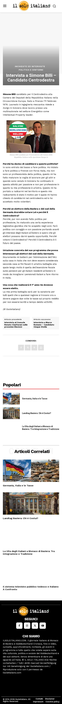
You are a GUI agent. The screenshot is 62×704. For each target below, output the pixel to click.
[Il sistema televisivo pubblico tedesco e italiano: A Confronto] (31, 572)
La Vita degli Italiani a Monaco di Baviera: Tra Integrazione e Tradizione (29, 552)
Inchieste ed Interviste (30, 66)
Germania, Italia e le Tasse (34, 398)
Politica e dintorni (31, 70)
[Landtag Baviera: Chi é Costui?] (11, 413)
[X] (28, 347)
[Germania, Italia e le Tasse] (11, 398)
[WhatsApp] (41, 347)
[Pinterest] (34, 347)
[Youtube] (43, 625)
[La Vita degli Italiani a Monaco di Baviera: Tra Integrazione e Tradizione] (11, 428)
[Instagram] (27, 625)
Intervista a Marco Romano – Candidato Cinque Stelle (44, 324)
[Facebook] (21, 347)
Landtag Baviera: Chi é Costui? (36, 413)
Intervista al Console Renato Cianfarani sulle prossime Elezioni (16, 324)
